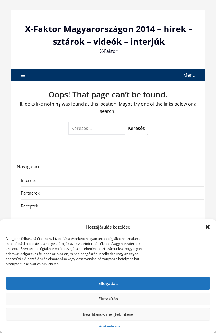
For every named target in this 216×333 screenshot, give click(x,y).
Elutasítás (108, 299)
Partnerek (30, 193)
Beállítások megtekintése (108, 314)
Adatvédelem (109, 326)
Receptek (29, 206)
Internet (28, 180)
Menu (189, 75)
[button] (207, 227)
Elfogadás (108, 283)
